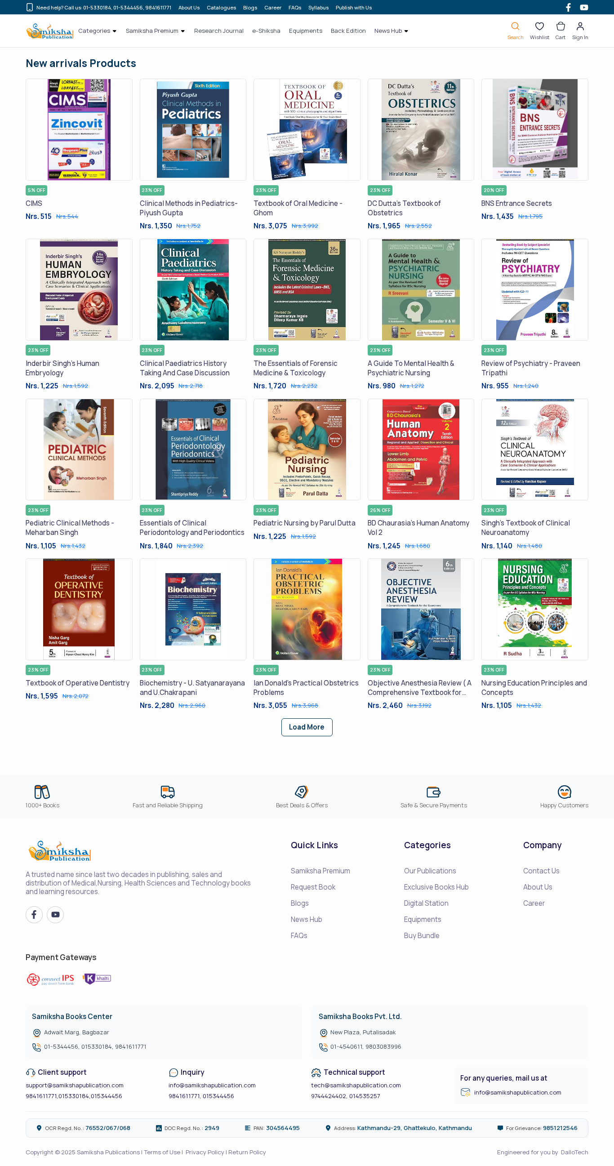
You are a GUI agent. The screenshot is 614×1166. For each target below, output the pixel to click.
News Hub (306, 919)
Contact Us (541, 871)
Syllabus (318, 7)
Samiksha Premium (320, 871)
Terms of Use (162, 1152)
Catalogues (221, 7)
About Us (189, 7)
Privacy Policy (205, 1152)
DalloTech (574, 1152)
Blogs (250, 7)
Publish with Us (354, 7)
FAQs (295, 7)
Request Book (313, 887)
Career (272, 7)
